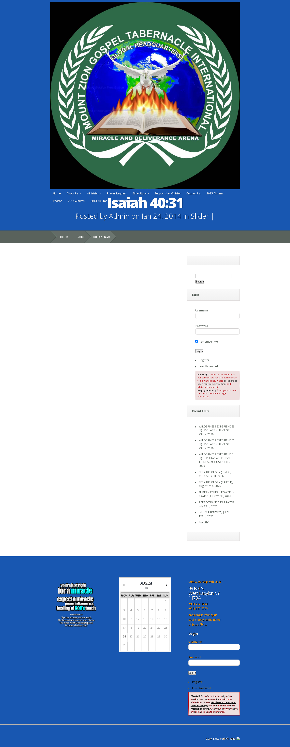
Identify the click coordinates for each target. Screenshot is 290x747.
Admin (119, 216)
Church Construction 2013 (129, 201)
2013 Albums (99, 201)
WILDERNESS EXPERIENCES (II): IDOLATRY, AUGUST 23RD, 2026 (217, 430)
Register (204, 360)
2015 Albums (215, 193)
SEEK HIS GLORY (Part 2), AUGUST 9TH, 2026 (215, 474)
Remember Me (208, 341)
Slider (200, 216)
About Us (74, 193)
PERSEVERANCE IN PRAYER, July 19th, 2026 (217, 504)
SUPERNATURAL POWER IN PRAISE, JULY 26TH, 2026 (217, 494)
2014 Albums (76, 201)
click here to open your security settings (217, 382)
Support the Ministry (168, 193)
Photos (57, 201)
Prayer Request (116, 193)
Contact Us (193, 193)
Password (201, 326)
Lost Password (208, 366)
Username (202, 310)
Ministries (94, 193)
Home (57, 193)
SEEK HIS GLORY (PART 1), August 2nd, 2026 (216, 484)
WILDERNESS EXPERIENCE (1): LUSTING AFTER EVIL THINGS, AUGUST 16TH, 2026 (216, 460)
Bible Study (140, 193)
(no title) (204, 522)
